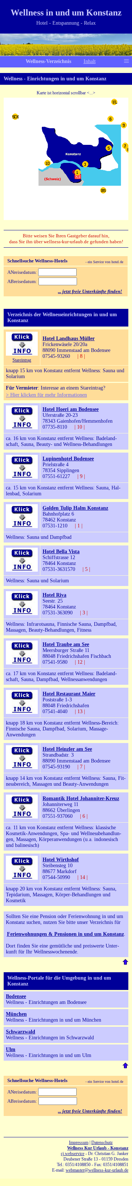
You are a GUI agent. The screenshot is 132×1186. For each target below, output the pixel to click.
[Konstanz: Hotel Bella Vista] (22, 570)
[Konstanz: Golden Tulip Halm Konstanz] (22, 526)
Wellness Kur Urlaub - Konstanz (97, 1148)
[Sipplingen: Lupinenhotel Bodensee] (22, 477)
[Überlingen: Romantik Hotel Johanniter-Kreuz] (22, 817)
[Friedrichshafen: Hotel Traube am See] (22, 663)
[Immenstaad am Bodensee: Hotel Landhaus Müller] (22, 354)
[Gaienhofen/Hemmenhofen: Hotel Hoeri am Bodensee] (22, 427)
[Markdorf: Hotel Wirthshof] (22, 878)
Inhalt (90, 61)
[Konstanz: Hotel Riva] (22, 613)
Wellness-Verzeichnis (48, 61)
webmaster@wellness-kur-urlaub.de (97, 1170)
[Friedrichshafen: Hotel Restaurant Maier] (22, 712)
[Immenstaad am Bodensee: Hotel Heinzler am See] (22, 767)
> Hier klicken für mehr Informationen (46, 395)
